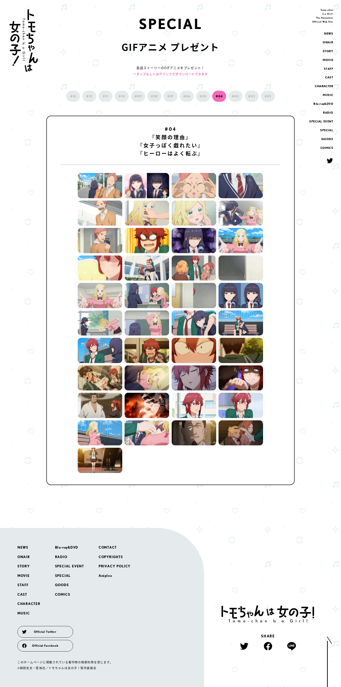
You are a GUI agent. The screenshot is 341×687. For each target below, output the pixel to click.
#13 (73, 96)
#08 (154, 96)
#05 (202, 96)
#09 (138, 96)
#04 (219, 96)
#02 (251, 96)
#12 (89, 96)
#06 (186, 96)
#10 (122, 96)
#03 (235, 96)
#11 (106, 96)
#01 (268, 96)
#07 (170, 96)
